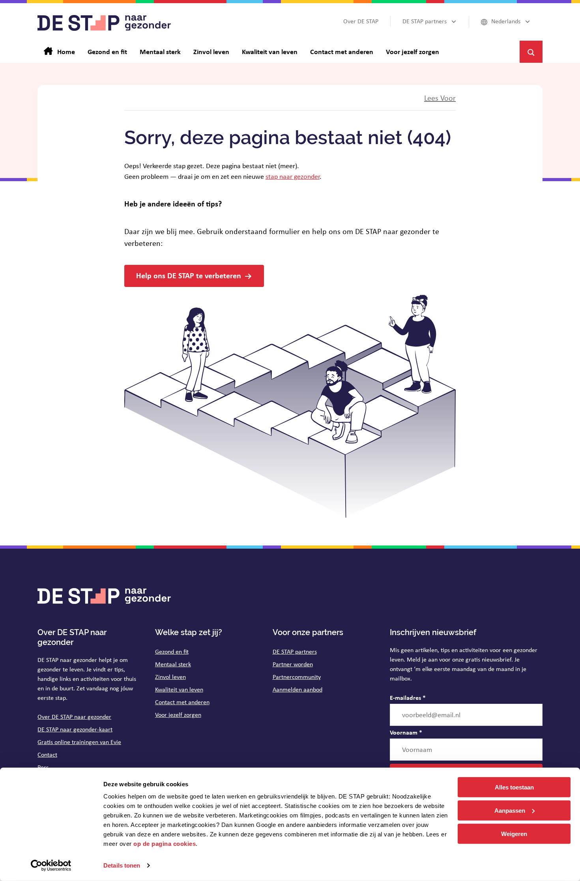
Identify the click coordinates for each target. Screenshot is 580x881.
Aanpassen (509, 810)
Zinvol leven (170, 677)
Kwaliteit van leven (179, 689)
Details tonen (121, 865)
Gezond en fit (172, 651)
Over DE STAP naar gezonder (74, 716)
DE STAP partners (295, 651)
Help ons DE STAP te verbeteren (188, 275)
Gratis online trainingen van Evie (79, 742)
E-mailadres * (408, 697)
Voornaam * (406, 732)
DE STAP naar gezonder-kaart (74, 729)
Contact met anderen (182, 702)
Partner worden (293, 664)
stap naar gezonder (293, 176)
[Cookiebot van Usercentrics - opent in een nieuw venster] (51, 866)
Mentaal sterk (173, 664)
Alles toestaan (514, 787)
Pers (43, 767)
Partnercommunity (297, 677)
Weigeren (514, 833)
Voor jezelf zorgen (178, 714)
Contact (47, 754)
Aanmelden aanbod (297, 689)
